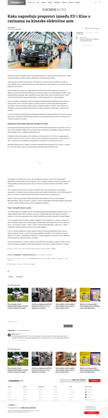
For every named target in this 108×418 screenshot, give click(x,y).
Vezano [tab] (96, 32)
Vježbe (55, 397)
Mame (40, 399)
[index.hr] (17, 2)
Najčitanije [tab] (89, 32)
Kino (71, 394)
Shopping (41, 389)
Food (40, 397)
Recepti (56, 392)
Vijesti (43, 2)
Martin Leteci (15, 334)
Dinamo (25, 392)
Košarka (25, 399)
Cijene (71, 2)
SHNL (24, 397)
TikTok (89, 397)
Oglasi (64, 2)
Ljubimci (41, 394)
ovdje (48, 258)
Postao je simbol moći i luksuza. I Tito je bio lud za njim (89, 39)
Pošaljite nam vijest (90, 399)
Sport (50, 2)
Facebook (90, 389)
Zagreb (9, 397)
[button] (10, 294)
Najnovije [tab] (79, 32)
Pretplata (31, 2)
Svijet (9, 389)
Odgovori (56, 399)
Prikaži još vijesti (88, 45)
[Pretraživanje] (99, 2)
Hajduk (25, 394)
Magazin (41, 386)
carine (11, 276)
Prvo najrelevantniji (23, 330)
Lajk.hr (56, 394)
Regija (9, 394)
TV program (72, 392)
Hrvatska (10, 392)
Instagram (90, 394)
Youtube (90, 392)
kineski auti (19, 276)
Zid (38, 2)
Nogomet (25, 389)
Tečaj (71, 389)
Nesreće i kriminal (12, 399)
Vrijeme (71, 397)
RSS (71, 399)
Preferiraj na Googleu (94, 28)
